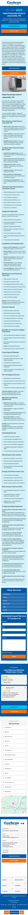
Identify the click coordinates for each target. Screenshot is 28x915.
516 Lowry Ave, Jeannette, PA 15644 (10, 830)
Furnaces (5, 597)
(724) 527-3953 (5, 836)
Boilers (4, 606)
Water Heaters (6, 603)
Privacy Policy (4, 904)
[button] (22, 912)
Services (12, 10)
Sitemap (14, 907)
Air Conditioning (6, 594)
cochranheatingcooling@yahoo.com (10, 837)
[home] (14, 3)
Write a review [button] (7, 682)
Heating (5, 609)
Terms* (10, 652)
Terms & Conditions (12, 904)
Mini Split (5, 600)
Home (7, 10)
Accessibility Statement (22, 904)
